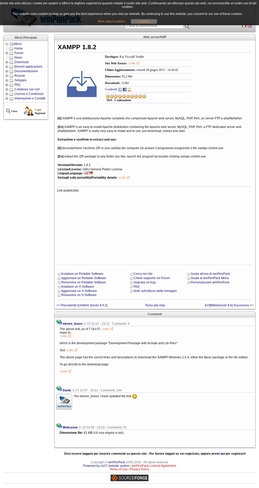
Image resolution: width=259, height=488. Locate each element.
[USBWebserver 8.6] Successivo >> (229, 305)
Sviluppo (20, 80)
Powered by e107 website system (106, 466)
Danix (67, 390)
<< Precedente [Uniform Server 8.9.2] (81, 305)
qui (223, 453)
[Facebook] (125, 89)
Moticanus (70, 427)
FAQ (17, 85)
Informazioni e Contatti (29, 98)
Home (18, 48)
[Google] (120, 89)
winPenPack (116, 462)
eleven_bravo (72, 324)
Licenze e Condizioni (29, 94)
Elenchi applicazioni (28, 66)
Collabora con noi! (27, 89)
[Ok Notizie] (129, 89)
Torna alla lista (155, 305)
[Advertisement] (155, 228)
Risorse (19, 75)
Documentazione (26, 71)
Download (21, 62)
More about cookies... (112, 21)
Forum (18, 53)
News (18, 57)
